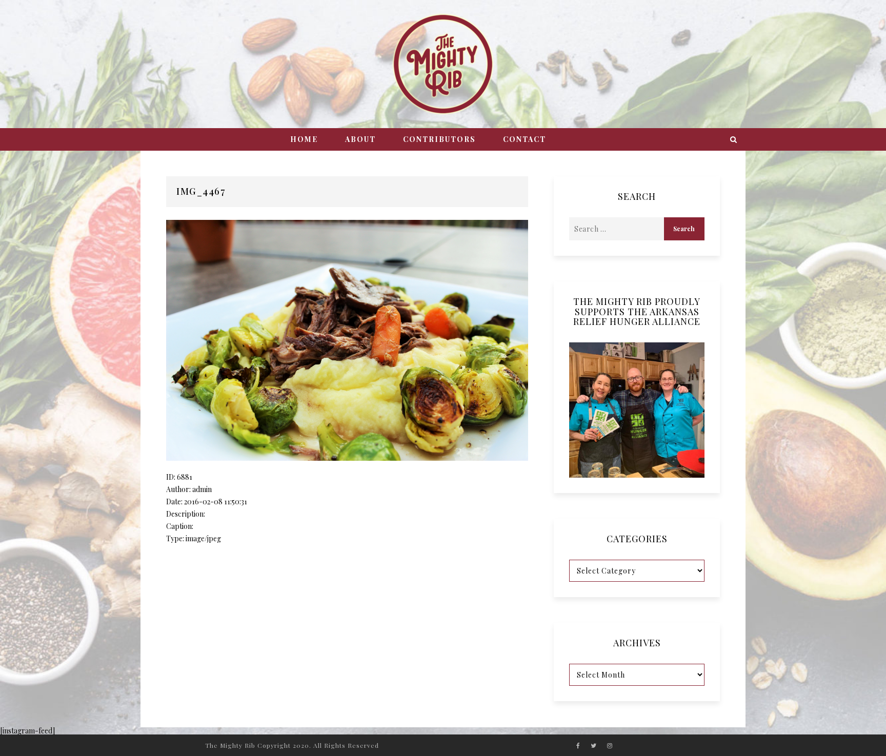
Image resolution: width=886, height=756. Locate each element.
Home (304, 139)
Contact (524, 139)
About (360, 139)
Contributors (439, 139)
